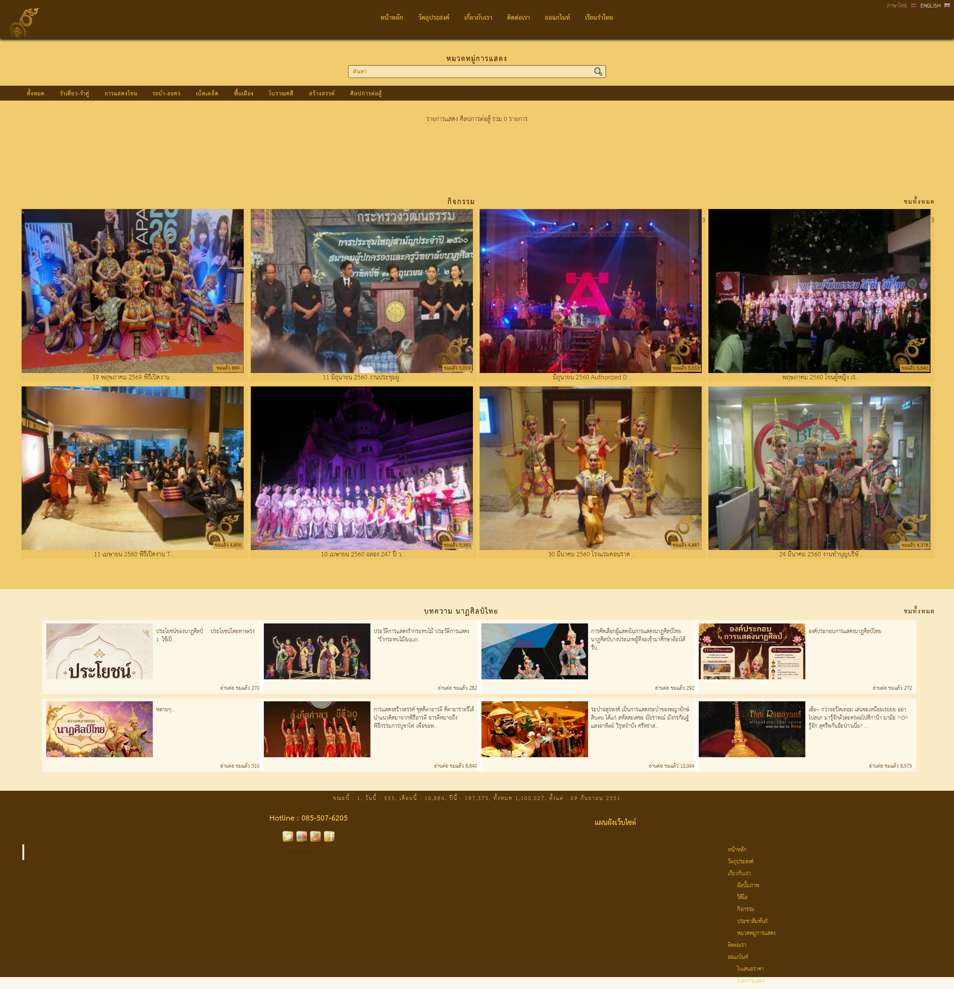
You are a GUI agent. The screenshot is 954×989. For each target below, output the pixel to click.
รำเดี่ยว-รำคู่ (74, 93)
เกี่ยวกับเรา (478, 18)
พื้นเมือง (244, 93)
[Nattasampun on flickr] (301, 840)
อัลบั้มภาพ (748, 886)
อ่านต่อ (228, 688)
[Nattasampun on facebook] (329, 840)
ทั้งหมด (36, 93)
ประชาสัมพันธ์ (752, 921)
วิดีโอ (742, 898)
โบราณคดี (281, 93)
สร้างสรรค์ (322, 93)
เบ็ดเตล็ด (207, 93)
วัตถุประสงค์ (433, 18)
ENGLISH (930, 6)
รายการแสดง (751, 981)
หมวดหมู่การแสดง (477, 59)
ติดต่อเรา (518, 18)
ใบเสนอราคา (750, 969)
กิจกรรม (746, 910)
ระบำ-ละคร (166, 93)
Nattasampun (309, 852)
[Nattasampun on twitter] (288, 840)
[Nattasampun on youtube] (315, 840)
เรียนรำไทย (599, 18)
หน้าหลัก (391, 18)
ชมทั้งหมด (919, 202)
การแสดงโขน (121, 93)
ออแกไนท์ (557, 18)
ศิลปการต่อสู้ (366, 93)
